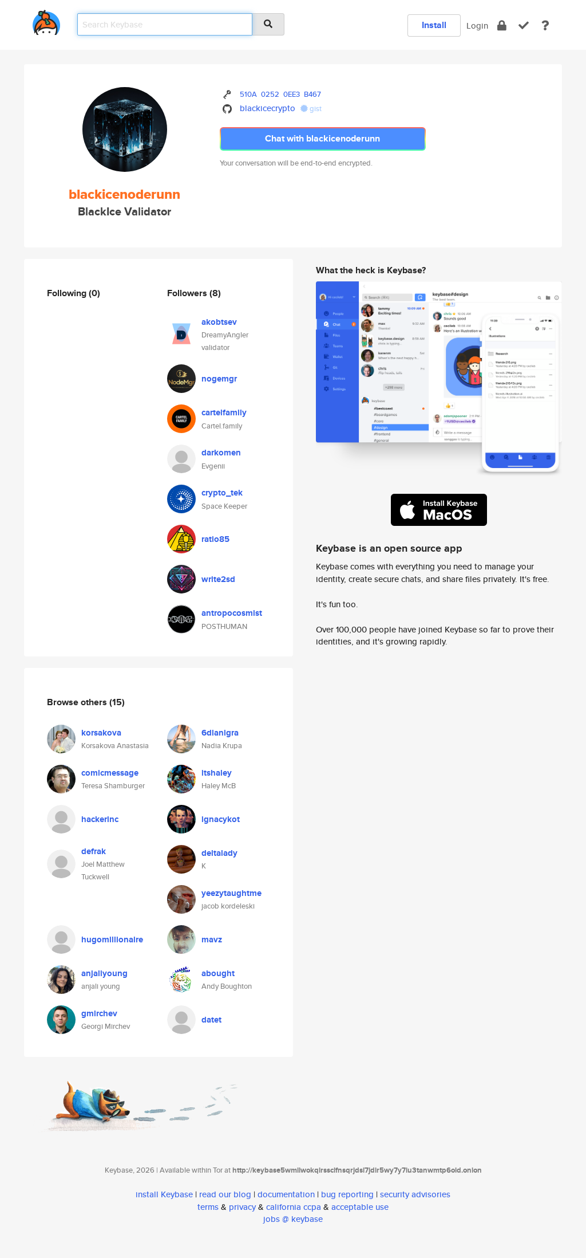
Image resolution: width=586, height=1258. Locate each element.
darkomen (221, 452)
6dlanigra (220, 732)
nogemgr (219, 378)
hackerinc (99, 819)
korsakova (101, 732)
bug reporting (347, 1194)
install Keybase (164, 1194)
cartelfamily (224, 412)
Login (477, 25)
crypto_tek (222, 492)
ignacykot (220, 819)
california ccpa (293, 1207)
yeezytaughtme (231, 893)
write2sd (218, 579)
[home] (46, 20)
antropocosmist (231, 613)
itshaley (216, 772)
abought (218, 973)
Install (434, 25)
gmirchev (99, 1013)
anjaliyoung (104, 973)
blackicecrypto (267, 108)
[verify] (523, 25)
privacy (242, 1207)
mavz (211, 939)
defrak (93, 851)
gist (315, 108)
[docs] (545, 25)
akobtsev (219, 322)
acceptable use (360, 1207)
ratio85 (215, 539)
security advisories (415, 1194)
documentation (286, 1194)
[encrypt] (501, 25)
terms (208, 1207)
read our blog (225, 1194)
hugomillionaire (112, 939)
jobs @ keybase (293, 1219)
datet (211, 1019)
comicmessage (109, 772)
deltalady (219, 853)
